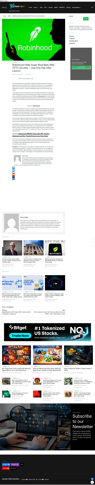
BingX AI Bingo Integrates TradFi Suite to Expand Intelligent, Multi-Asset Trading (54, 295)
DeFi (41, 7)
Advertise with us (73, 41)
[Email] (33, 172)
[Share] (33, 179)
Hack (71, 366)
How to (40, 366)
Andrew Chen (10, 266)
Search (71, 16)
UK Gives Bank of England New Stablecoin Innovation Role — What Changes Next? (33, 260)
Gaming (68, 7)
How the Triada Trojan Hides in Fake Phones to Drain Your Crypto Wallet (51, 394)
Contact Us (72, 38)
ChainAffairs (49, 372)
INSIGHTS (62, 7)
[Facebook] (33, 168)
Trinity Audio (25, 78)
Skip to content (3, 0)
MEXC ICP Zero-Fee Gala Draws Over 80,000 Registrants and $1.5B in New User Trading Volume (12, 295)
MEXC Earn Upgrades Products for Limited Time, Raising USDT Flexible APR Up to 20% (33, 295)
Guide (9, 366)
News (35, 7)
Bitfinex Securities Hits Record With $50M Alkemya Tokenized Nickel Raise (54, 260)
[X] (33, 177)
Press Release (76, 7)
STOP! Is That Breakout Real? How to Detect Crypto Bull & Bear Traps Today (82, 394)
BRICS (56, 7)
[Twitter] (33, 170)
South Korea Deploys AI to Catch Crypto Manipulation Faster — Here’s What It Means (52, 381)
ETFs (45, 7)
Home (30, 7)
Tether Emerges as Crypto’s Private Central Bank (20, 393)
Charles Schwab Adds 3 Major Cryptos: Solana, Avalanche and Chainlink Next (11, 260)
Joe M (27, 385)
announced (41, 96)
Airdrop (51, 7)
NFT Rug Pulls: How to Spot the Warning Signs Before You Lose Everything (16, 369)
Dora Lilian (28, 74)
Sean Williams (31, 266)
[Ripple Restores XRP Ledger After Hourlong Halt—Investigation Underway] (1, 242)
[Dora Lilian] (11, 223)
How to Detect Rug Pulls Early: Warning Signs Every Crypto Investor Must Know (47, 369)
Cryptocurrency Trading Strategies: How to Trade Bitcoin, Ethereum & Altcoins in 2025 (83, 381)
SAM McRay (80, 372)
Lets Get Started (81, 67)
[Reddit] (33, 174)
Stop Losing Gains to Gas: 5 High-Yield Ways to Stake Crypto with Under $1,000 (21, 381)
